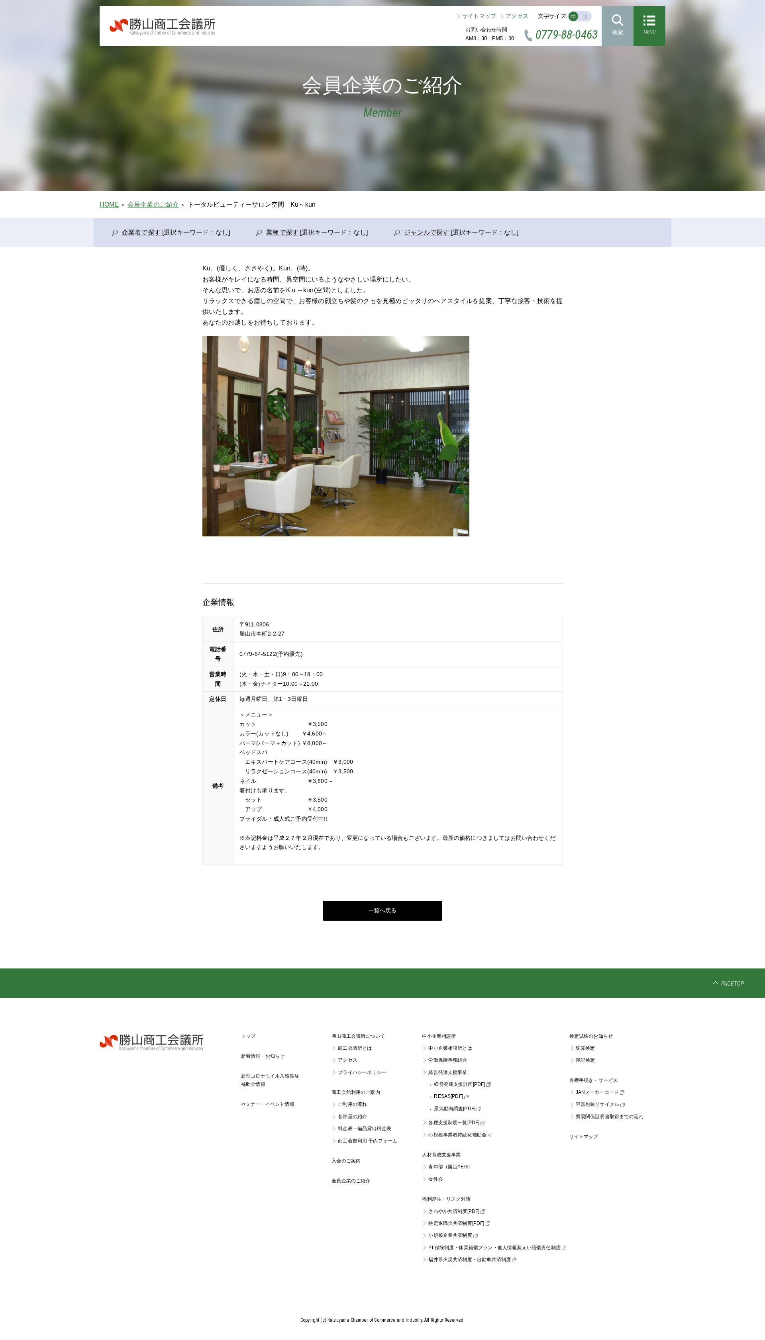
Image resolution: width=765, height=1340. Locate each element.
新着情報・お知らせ (262, 1056)
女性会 (435, 1179)
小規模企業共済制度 (450, 1235)
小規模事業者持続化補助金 (457, 1135)
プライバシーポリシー (362, 1072)
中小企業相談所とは (450, 1048)
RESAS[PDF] (448, 1096)
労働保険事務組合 (447, 1060)
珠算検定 (585, 1048)
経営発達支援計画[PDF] (459, 1084)
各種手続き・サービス (593, 1080)
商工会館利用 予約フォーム (367, 1141)
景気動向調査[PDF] (454, 1108)
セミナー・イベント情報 (267, 1104)
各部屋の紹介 (352, 1116)
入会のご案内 (346, 1161)
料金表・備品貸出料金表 (364, 1128)
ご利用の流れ (352, 1104)
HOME (109, 204)
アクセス (517, 16)
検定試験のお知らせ (591, 1036)
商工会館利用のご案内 (356, 1092)
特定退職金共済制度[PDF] (456, 1223)
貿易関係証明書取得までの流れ (609, 1116)
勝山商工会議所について (358, 1036)
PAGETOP (732, 983)
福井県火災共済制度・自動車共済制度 (469, 1259)
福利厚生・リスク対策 (446, 1199)
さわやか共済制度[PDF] (453, 1211)
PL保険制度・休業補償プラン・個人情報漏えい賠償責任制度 (494, 1247)
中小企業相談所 (439, 1036)
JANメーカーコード (597, 1092)
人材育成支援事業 (441, 1155)
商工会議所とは (355, 1048)
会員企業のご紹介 (153, 204)
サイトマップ (479, 16)
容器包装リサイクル (597, 1104)
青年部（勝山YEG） (450, 1167)
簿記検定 (585, 1060)
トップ (248, 1036)
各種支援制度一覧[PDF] (453, 1122)
